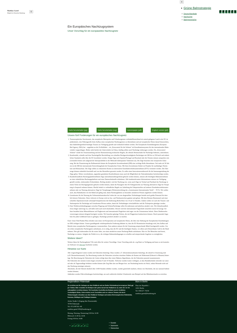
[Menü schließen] (182, 2)
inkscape (82, 245)
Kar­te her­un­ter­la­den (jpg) (78, 130)
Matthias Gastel (13, 11)
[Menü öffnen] (31, 11)
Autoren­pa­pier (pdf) (134, 130)
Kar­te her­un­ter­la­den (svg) (107, 130)
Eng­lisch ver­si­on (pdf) (160, 130)
